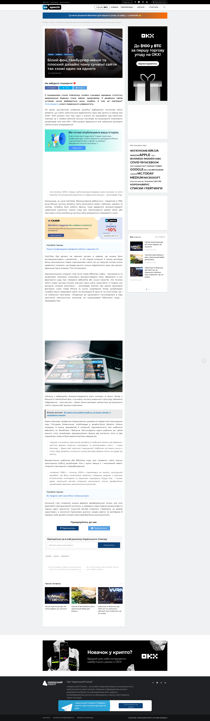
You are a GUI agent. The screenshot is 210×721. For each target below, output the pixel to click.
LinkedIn (133, 174)
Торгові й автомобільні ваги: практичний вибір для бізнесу (83, 609)
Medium (56, 556)
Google (136, 169)
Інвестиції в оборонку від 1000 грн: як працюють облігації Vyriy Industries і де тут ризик (154, 272)
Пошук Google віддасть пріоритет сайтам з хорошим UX (72, 249)
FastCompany (135, 166)
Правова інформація (85, 717)
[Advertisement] (83, 170)
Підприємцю (127, 7)
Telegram (148, 181)
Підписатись (68, 528)
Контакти (54, 2)
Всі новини (160, 237)
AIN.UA (153, 150)
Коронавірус (139, 184)
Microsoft (152, 177)
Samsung (140, 181)
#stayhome (139, 150)
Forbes (158, 166)
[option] (57, 599)
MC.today (145, 173)
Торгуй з (99, 7)
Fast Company (148, 166)
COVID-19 (136, 162)
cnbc (157, 159)
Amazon (134, 155)
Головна (46, 22)
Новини (114, 7)
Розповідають (52, 104)
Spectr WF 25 (64, 2)
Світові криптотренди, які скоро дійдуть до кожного (154, 244)
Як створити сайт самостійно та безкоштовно (67, 496)
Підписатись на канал (130, 705)
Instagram (157, 170)
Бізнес (52, 22)
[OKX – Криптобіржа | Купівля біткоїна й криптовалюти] (147, 100)
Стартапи (153, 7)
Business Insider (142, 159)
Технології (68, 54)
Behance (48, 556)
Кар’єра (140, 7)
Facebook (151, 162)
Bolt (153, 155)
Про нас (46, 2)
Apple (144, 154)
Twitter (157, 181)
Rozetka (133, 181)
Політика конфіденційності (63, 717)
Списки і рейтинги (146, 188)
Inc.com (147, 170)
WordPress (65, 556)
